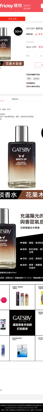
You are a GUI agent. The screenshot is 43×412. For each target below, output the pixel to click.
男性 (29, 78)
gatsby (36, 78)
